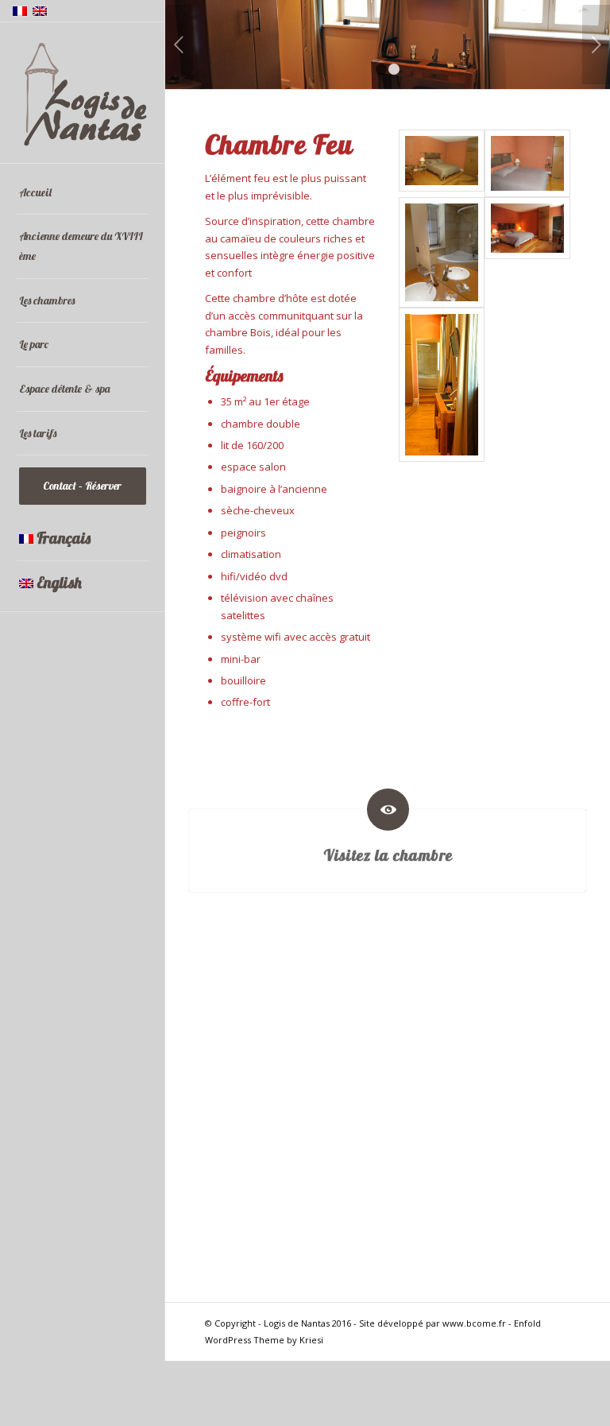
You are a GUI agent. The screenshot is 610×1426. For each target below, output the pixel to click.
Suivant (596, 44)
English (59, 582)
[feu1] (442, 163)
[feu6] (442, 252)
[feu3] (527, 252)
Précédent (179, 44)
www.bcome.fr (474, 1323)
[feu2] (527, 163)
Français (64, 538)
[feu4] (442, 385)
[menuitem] (83, 193)
